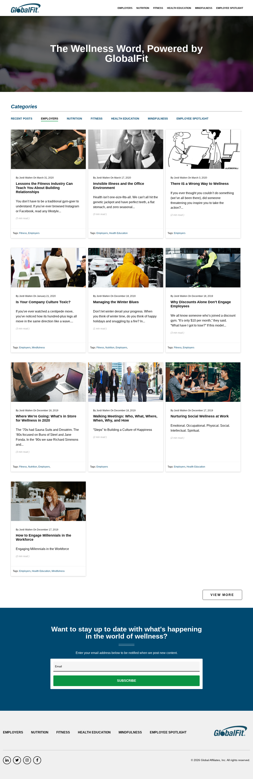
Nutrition (74, 118)
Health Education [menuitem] (179, 8)
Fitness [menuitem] (158, 8)
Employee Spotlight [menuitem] (229, 8)
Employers (49, 118)
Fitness (96, 118)
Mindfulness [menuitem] (203, 8)
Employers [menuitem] (125, 8)
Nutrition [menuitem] (142, 8)
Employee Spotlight (193, 118)
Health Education (125, 118)
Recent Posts (21, 118)
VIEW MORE (222, 595)
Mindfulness (158, 118)
